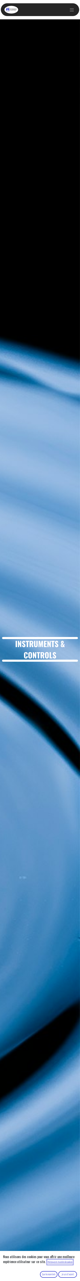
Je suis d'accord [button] (68, 1274)
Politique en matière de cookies (60, 1262)
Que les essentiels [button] (48, 1274)
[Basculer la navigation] (72, 9)
